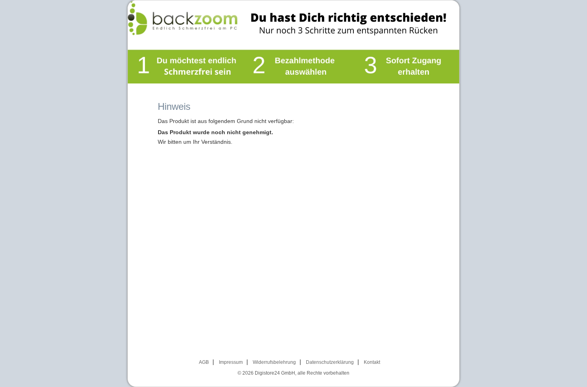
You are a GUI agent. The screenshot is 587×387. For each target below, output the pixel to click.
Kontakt (372, 362)
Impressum (231, 362)
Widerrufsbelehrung (274, 362)
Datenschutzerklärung (330, 362)
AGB (204, 362)
